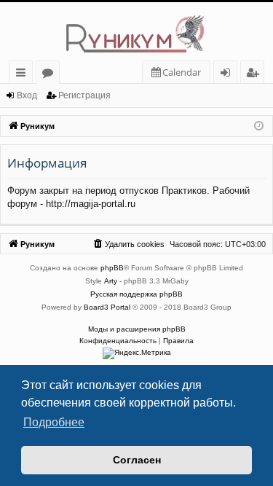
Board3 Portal (107, 307)
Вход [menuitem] (228, 75)
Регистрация (84, 95)
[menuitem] (176, 72)
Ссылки (23, 75)
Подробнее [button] (53, 422)
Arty (110, 281)
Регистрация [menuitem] (255, 75)
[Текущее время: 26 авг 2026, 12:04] (259, 126)
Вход (27, 95)
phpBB (112, 268)
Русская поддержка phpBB (136, 294)
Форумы (50, 75)
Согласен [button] (137, 460)
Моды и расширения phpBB (137, 329)
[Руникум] (136, 31)
